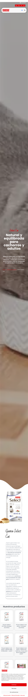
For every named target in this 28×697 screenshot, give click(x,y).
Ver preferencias (14, 692)
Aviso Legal (22, 695)
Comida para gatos (12, 269)
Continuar (14, 684)
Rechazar (14, 688)
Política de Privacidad (15, 695)
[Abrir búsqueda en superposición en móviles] (24, 10)
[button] (22, 10)
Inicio (4, 269)
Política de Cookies (7, 695)
